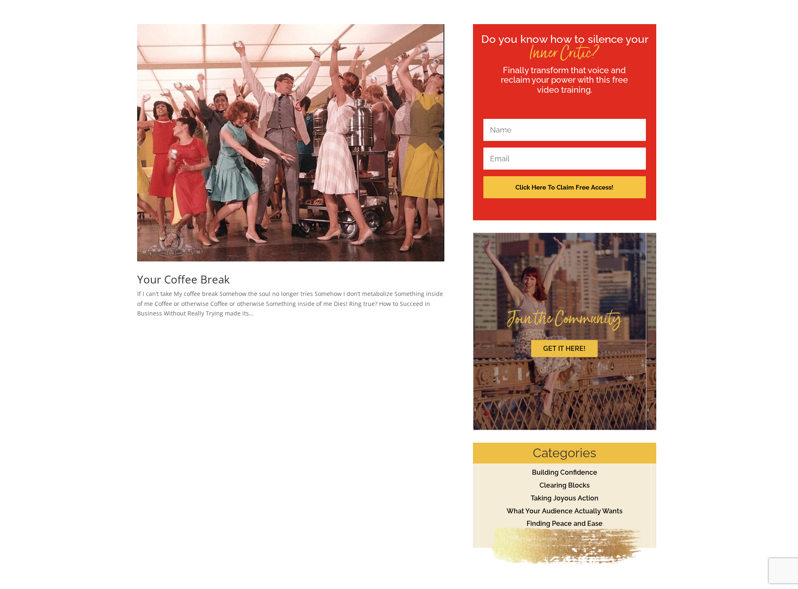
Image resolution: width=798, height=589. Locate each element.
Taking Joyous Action (564, 498)
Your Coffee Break (183, 279)
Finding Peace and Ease (565, 523)
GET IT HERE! (564, 348)
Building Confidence (564, 472)
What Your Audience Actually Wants (565, 511)
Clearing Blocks (564, 485)
